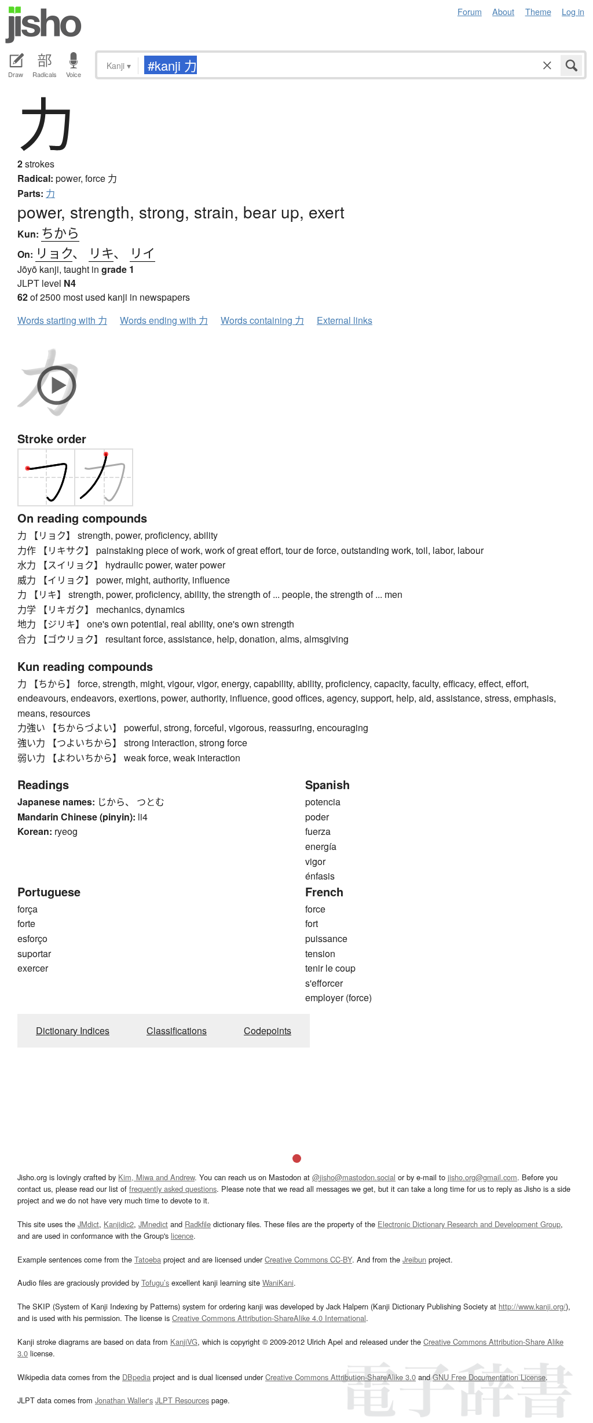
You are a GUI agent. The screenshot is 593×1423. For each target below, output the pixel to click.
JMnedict (153, 1223)
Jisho (43, 24)
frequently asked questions (173, 1188)
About (503, 11)
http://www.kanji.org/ (532, 1306)
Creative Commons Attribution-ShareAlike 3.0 (340, 1376)
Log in (573, 11)
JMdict (88, 1223)
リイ (142, 252)
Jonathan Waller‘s (124, 1400)
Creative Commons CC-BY (308, 1259)
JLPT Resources (182, 1400)
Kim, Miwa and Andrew (156, 1177)
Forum (469, 11)
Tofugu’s (155, 1282)
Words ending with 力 (164, 320)
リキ (101, 252)
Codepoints (267, 1030)
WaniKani (278, 1282)
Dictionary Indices (72, 1030)
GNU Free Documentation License (489, 1376)
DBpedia (136, 1376)
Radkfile (198, 1223)
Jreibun (414, 1259)
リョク (53, 252)
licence (182, 1235)
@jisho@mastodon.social (354, 1177)
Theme (538, 11)
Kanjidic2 (119, 1223)
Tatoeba (147, 1259)
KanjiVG (183, 1341)
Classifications (177, 1030)
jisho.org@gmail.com (482, 1177)
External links (344, 320)
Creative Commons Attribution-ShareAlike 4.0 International (269, 1317)
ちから (60, 232)
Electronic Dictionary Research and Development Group (469, 1223)
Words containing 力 (262, 320)
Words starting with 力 (62, 320)
